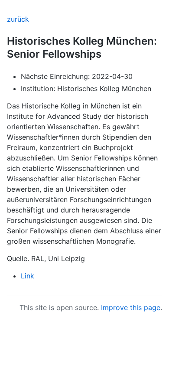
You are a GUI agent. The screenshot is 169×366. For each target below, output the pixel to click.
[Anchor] (106, 53)
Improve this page (130, 307)
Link (27, 275)
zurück (18, 19)
